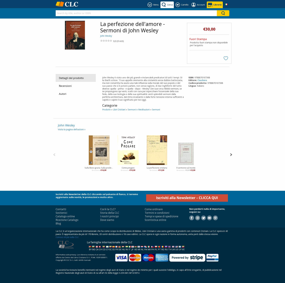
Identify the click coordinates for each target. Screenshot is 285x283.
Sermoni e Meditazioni (139, 109)
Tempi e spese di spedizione (161, 216)
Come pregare (128, 167)
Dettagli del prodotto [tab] (71, 78)
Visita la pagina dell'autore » (72, 129)
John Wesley (106, 35)
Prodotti (106, 109)
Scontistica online (155, 220)
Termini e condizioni (157, 212)
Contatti (61, 209)
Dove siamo (107, 220)
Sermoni (156, 109)
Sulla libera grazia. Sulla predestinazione (99, 167)
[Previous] (54, 154)
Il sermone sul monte (185, 167)
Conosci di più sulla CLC (67, 237)
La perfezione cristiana (157, 167)
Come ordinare (154, 209)
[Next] (231, 154)
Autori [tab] (62, 94)
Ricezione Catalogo (67, 220)
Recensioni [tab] (65, 86)
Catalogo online (65, 216)
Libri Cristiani (119, 109)
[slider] (106, 40)
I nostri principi (109, 216)
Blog (58, 223)
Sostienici (61, 212)
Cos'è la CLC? (108, 209)
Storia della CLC (109, 212)
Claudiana (202, 80)
